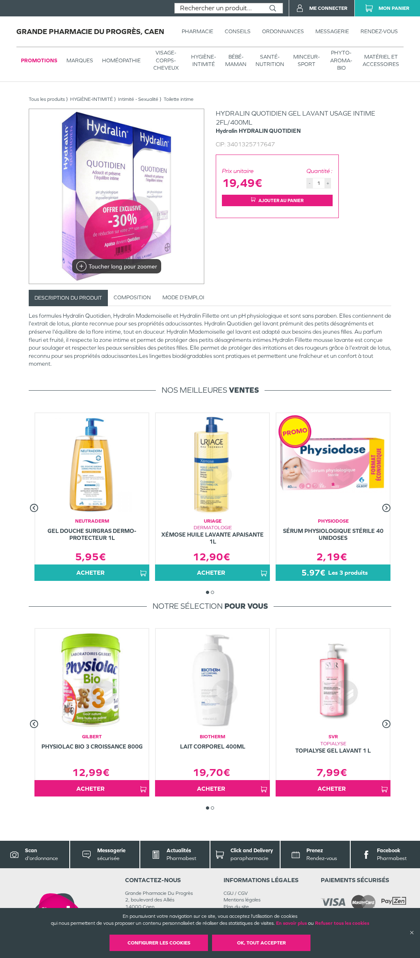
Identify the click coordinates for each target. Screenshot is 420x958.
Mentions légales (242, 900)
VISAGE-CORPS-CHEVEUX (166, 60)
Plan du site (236, 907)
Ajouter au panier (281, 200)
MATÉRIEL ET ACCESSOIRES (381, 60)
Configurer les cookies (159, 943)
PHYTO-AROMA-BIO (341, 60)
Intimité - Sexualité (138, 99)
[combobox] (219, 8)
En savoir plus (291, 923)
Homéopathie (121, 60)
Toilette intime (179, 99)
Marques (79, 60)
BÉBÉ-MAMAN (236, 60)
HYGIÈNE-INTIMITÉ (203, 60)
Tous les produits (47, 99)
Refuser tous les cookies (342, 923)
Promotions (39, 60)
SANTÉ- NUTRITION (270, 60)
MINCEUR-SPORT (306, 60)
